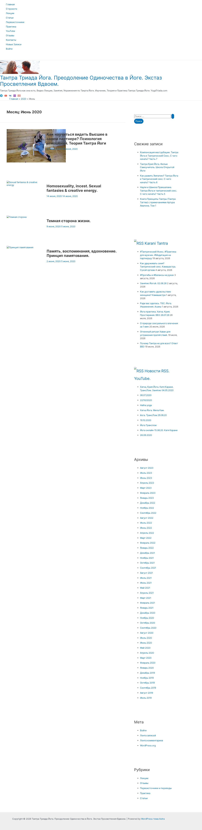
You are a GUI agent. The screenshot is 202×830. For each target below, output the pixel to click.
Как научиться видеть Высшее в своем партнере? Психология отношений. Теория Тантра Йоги (77, 138)
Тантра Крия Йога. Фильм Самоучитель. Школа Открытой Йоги (157, 167)
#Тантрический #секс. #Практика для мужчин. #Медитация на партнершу (158, 255)
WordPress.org (148, 745)
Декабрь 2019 (147, 672)
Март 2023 (146, 487)
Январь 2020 (147, 667)
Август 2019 (146, 692)
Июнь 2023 (146, 478)
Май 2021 (145, 587)
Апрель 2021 (147, 592)
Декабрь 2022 (147, 502)
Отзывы (10, 35)
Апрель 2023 (147, 482)
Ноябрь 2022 (147, 507)
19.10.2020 (145, 420)
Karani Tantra (156, 243)
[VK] (10, 96)
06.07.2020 (145, 395)
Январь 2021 (146, 607)
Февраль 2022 (147, 542)
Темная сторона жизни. (69, 221)
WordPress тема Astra (153, 818)
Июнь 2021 (146, 582)
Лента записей (148, 735)
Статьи (9, 17)
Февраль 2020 (147, 662)
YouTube (10, 31)
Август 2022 (146, 518)
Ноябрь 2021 (147, 557)
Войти (9, 48)
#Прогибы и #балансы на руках (157, 275)
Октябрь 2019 (147, 682)
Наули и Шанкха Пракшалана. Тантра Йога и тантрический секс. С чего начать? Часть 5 (158, 190)
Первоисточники (15, 22)
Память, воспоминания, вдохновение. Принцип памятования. (81, 253)
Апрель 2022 (147, 532)
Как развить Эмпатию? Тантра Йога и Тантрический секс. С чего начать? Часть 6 (159, 179)
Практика (11, 26)
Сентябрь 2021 (148, 567)
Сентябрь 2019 (148, 687)
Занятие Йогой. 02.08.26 (153, 283)
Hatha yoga (146, 405)
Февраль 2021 (147, 602)
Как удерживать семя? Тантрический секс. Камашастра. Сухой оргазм (158, 266)
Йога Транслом (148, 425)
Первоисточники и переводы (156, 788)
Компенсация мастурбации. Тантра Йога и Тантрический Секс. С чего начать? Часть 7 (159, 155)
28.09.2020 (146, 435)
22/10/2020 (146, 400)
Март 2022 (145, 538)
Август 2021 (146, 572)
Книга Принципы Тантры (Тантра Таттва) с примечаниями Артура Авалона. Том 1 (158, 202)
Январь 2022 (147, 547)
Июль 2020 (146, 637)
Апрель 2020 (147, 652)
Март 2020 (145, 657)
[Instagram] (14, 96)
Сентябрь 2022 (148, 512)
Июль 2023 (146, 472)
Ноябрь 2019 (147, 677)
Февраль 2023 (147, 492)
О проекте (11, 8)
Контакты (11, 40)
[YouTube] (5, 96)
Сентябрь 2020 (148, 627)
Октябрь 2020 (147, 622)
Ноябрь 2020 (147, 617)
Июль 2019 (146, 697)
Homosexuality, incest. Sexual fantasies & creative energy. (74, 188)
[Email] (19, 96)
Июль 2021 (146, 577)
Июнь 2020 (146, 642)
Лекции (10, 13)
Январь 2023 (147, 498)
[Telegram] (1, 96)
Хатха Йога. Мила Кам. (152, 410)
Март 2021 (145, 597)
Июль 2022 (146, 522)
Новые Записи (13, 44)
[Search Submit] (172, 116)
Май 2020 (145, 647)
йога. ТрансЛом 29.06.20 (153, 415)
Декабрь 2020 (147, 612)
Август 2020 (146, 632)
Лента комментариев (151, 740)
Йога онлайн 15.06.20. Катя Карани (158, 430)
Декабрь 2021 (147, 552)
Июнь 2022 (146, 527)
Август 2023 (146, 467)
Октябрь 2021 (147, 562)
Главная (10, 4)
